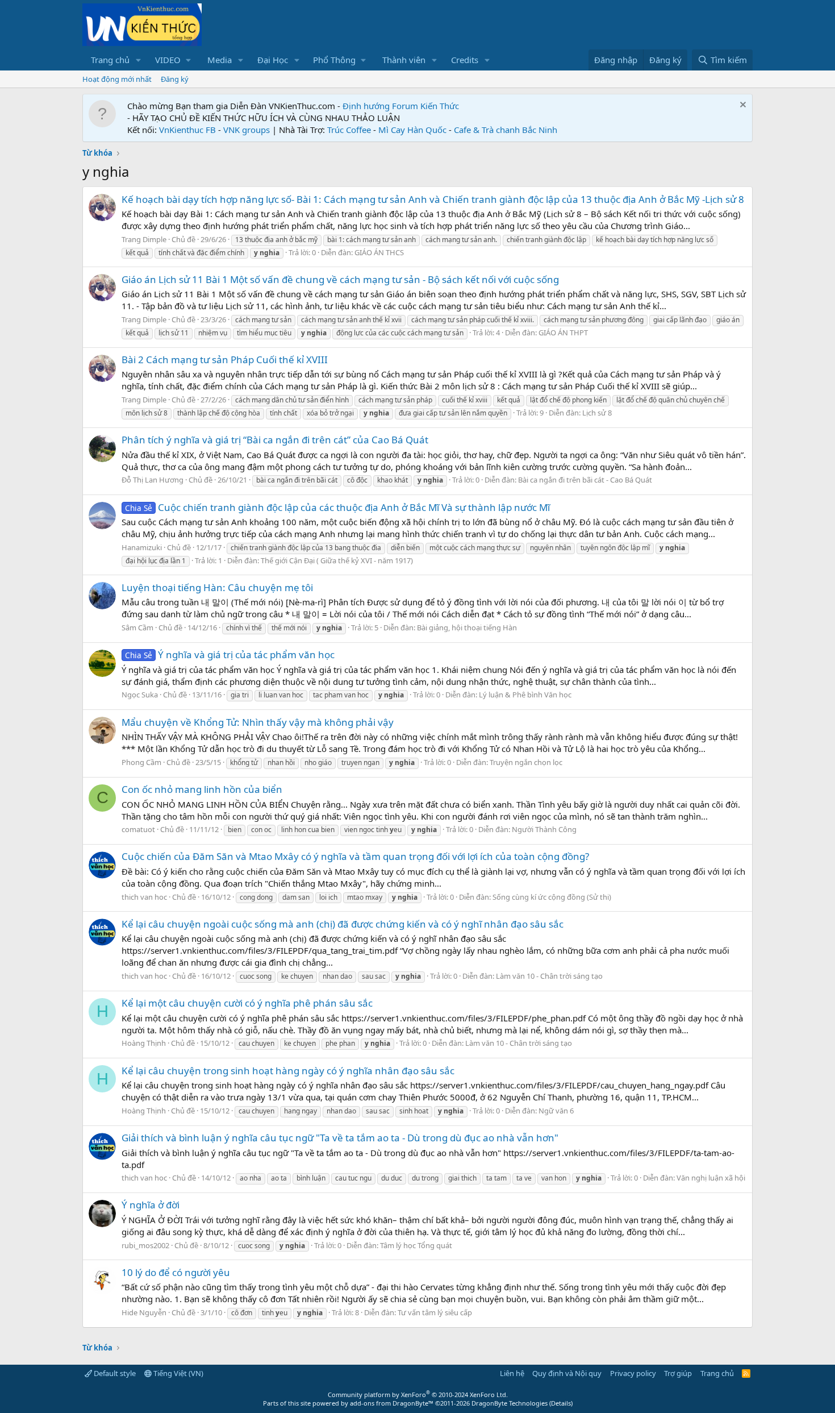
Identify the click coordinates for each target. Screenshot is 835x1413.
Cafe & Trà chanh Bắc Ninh (505, 129)
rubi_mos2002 (145, 1245)
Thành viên (403, 59)
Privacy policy (633, 1373)
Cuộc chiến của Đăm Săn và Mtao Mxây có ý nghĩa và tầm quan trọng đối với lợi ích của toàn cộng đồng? (355, 856)
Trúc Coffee (349, 129)
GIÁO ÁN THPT (563, 332)
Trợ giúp (678, 1373)
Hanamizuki (142, 547)
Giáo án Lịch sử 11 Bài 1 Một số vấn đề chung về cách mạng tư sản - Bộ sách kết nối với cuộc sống (340, 279)
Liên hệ (512, 1373)
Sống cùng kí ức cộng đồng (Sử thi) (551, 897)
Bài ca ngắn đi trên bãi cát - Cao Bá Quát (585, 480)
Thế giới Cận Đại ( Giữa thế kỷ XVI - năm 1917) (337, 560)
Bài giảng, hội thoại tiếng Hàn (467, 627)
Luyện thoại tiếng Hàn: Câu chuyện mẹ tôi (217, 587)
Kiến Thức (439, 105)
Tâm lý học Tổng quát (416, 1245)
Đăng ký (175, 79)
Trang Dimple (144, 239)
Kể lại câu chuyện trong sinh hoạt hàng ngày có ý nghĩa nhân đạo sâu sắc (288, 1070)
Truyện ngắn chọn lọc (526, 762)
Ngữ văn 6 (556, 1111)
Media (219, 59)
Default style (114, 1373)
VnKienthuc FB (187, 129)
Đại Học (272, 59)
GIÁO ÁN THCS (379, 252)
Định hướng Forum (380, 105)
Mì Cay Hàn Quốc (412, 129)
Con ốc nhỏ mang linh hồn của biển (202, 789)
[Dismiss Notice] (741, 106)
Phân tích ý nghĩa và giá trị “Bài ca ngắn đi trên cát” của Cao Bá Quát (275, 439)
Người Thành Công (544, 829)
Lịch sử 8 (597, 413)
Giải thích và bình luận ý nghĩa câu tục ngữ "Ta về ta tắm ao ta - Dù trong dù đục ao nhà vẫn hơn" (340, 1137)
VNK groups (246, 129)
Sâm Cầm (137, 627)
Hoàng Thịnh (144, 1043)
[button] (139, 59)
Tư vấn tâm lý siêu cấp (435, 1312)
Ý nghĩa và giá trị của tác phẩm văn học (230, 654)
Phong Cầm (141, 762)
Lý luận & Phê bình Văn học (525, 694)
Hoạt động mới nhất (117, 79)
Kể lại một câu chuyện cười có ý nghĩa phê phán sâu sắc (247, 1002)
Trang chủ (110, 59)
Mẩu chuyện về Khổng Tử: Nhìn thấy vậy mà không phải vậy (258, 722)
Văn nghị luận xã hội (711, 1178)
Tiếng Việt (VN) (177, 1373)
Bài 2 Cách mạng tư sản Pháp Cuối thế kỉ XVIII (225, 359)
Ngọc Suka (140, 694)
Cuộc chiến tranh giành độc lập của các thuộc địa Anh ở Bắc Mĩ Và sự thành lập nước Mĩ (337, 507)
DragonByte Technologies (509, 1403)
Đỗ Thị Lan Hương (152, 480)
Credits (464, 59)
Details (561, 1403)
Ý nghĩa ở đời (150, 1204)
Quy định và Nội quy (567, 1373)
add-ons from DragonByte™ (391, 1403)
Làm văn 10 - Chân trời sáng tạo (549, 976)
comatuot (138, 829)
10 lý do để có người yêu (176, 1272)
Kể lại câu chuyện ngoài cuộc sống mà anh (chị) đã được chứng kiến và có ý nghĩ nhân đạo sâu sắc (342, 923)
